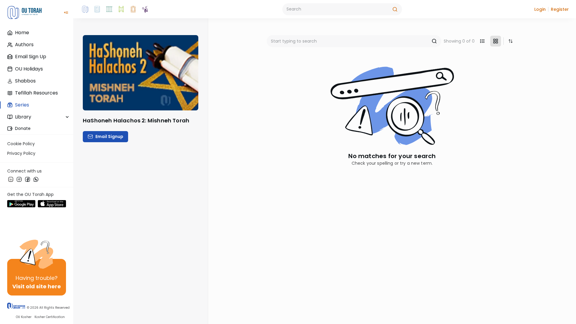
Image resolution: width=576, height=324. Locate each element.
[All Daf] (133, 9)
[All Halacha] (109, 9)
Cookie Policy (21, 144)
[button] (540, 9)
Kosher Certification (49, 317)
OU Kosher (24, 317)
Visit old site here (36, 286)
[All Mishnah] (97, 9)
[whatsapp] (36, 179)
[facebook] (27, 179)
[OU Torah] (85, 9)
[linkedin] (10, 179)
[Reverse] (510, 41)
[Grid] (495, 41)
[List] (482, 41)
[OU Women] (145, 9)
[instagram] (19, 179)
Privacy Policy (21, 153)
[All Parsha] (121, 9)
